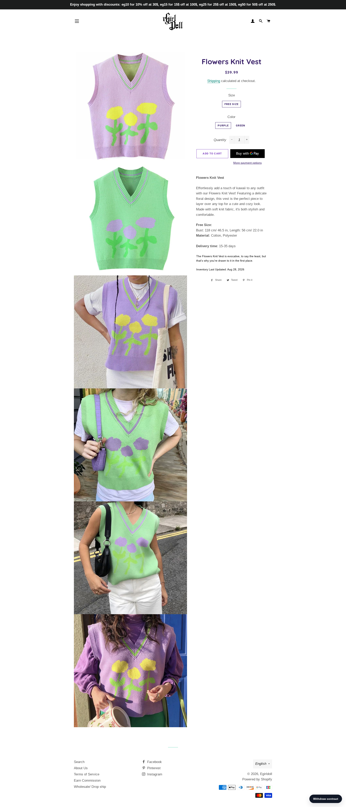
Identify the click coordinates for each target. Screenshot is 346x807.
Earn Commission (87, 780)
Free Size (231, 104)
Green (240, 125)
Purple (223, 125)
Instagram (154, 774)
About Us (81, 768)
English (260, 764)
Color (231, 117)
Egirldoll (266, 774)
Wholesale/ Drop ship (90, 787)
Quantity (220, 140)
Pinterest (153, 768)
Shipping (213, 81)
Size (231, 95)
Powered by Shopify (257, 779)
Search (79, 762)
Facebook (154, 762)
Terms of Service (86, 774)
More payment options (247, 162)
